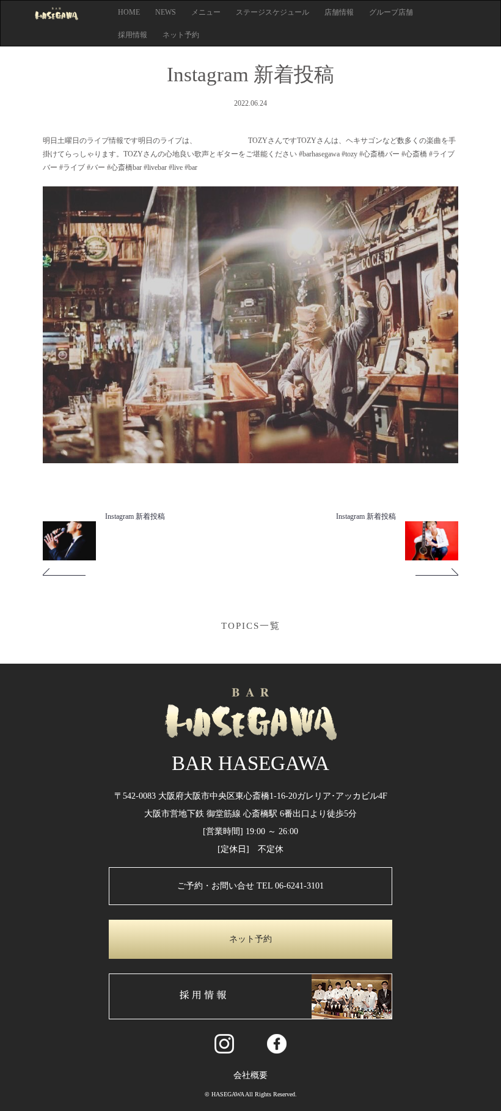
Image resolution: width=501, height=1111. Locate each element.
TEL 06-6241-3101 (290, 885)
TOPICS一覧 (250, 626)
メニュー (206, 12)
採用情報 (132, 35)
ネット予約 (181, 35)
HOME (129, 12)
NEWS (165, 12)
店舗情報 (339, 12)
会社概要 (250, 1075)
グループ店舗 (391, 12)
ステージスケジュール (272, 12)
